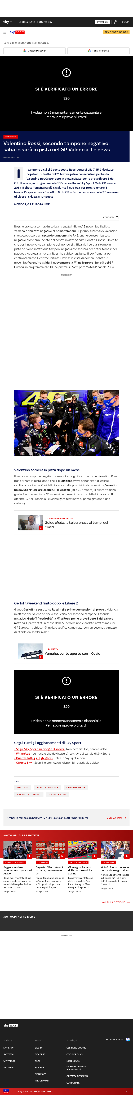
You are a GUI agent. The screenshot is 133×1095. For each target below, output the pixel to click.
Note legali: (72, 1040)
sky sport (9, 1047)
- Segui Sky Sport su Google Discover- (39, 749)
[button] (61, 1091)
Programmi (41, 1080)
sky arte (8, 1067)
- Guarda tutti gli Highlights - (33, 758)
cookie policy (74, 1054)
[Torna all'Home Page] (17, 32)
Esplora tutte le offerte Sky (35, 22)
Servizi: (38, 1040)
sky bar (39, 1067)
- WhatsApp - (23, 753)
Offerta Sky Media (77, 1076)
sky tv (38, 1047)
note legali (73, 1061)
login (126, 22)
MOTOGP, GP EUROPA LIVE (32, 204)
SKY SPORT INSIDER (116, 32)
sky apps (40, 1054)
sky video (9, 1061)
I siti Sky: (7, 1040)
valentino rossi (29, 794)
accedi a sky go (115, 1039)
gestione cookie (76, 1047)
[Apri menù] (4, 32)
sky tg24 (8, 1054)
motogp (23, 787)
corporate (72, 1082)
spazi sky (40, 1074)
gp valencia (57, 794)
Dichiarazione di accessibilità (76, 1068)
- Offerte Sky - (24, 762)
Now (38, 1061)
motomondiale (48, 787)
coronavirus (76, 787)
